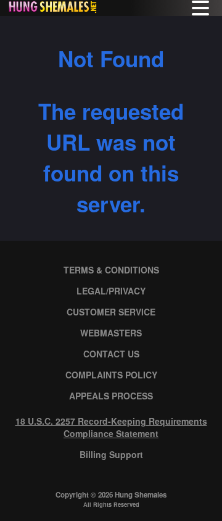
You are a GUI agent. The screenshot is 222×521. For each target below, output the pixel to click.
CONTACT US (111, 354)
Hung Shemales (140, 495)
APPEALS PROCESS (111, 396)
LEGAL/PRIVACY (111, 291)
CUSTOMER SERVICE (111, 312)
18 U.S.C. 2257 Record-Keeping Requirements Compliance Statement (111, 427)
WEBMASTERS (111, 333)
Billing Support (111, 454)
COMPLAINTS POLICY (111, 375)
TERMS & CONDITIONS (111, 270)
